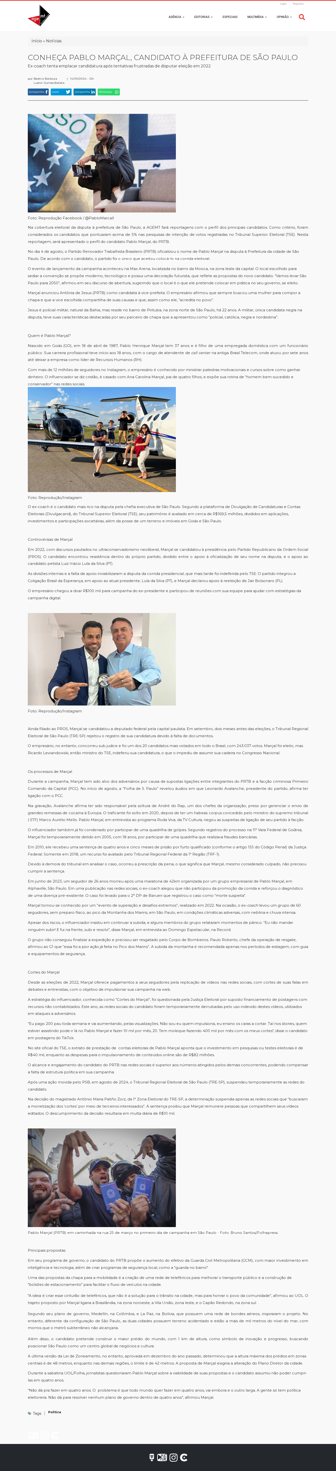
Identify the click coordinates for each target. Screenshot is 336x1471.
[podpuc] (23, 1435)
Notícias (53, 41)
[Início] (39, 16)
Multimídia (255, 17)
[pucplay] (33, 1435)
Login (283, 3)
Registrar (298, 3)
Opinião (283, 17)
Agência (175, 17)
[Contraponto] (55, 1435)
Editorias (202, 17)
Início (36, 41)
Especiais (230, 17)
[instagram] (45, 1435)
